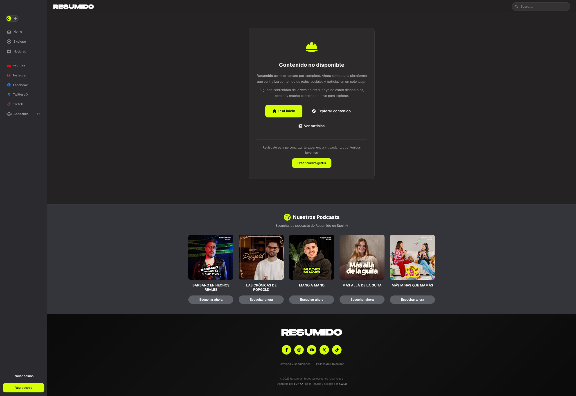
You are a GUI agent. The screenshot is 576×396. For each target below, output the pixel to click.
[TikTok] (337, 350)
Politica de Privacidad (330, 364)
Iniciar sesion (24, 376)
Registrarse (23, 388)
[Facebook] (286, 350)
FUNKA (298, 384)
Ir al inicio (286, 111)
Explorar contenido (334, 111)
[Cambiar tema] (12, 18)
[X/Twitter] (324, 350)
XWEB (343, 384)
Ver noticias (314, 126)
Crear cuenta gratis (311, 163)
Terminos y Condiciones (294, 364)
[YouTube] (311, 350)
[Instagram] (299, 350)
